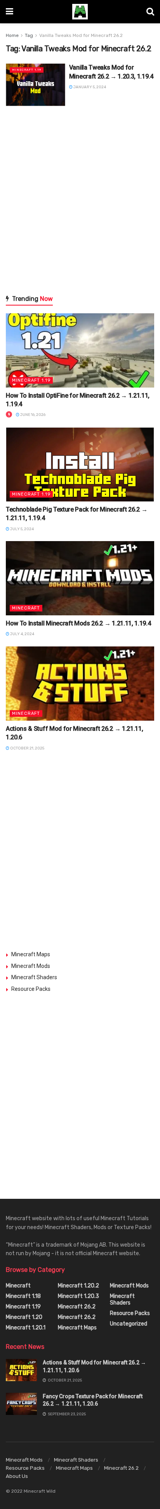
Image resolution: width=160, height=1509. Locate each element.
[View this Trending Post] (9, 414)
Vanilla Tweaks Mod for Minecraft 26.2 (81, 35)
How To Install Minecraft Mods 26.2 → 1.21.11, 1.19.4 (78, 623)
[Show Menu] (9, 11)
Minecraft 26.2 (77, 1306)
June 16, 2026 (32, 414)
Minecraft (26, 608)
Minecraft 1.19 (26, 70)
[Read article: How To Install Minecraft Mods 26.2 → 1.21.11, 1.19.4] (80, 578)
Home (12, 35)
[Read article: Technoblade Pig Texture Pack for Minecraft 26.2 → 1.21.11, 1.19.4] (80, 464)
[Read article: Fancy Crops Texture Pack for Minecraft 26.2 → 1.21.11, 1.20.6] (21, 1404)
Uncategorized (128, 1323)
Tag (29, 35)
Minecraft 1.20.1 (25, 1327)
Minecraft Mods (30, 966)
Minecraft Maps (30, 954)
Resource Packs (30, 989)
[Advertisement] (80, 200)
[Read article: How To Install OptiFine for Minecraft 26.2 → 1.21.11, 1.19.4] (80, 350)
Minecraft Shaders (34, 977)
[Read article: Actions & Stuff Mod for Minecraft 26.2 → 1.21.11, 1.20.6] (80, 683)
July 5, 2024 (21, 529)
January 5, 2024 (89, 87)
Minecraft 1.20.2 (78, 1285)
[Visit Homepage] (80, 11)
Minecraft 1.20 (24, 1317)
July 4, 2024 (21, 634)
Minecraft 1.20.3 (78, 1296)
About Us (17, 1476)
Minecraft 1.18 (23, 1296)
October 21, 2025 (26, 748)
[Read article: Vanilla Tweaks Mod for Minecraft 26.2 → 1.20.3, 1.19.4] (35, 84)
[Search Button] (150, 11)
